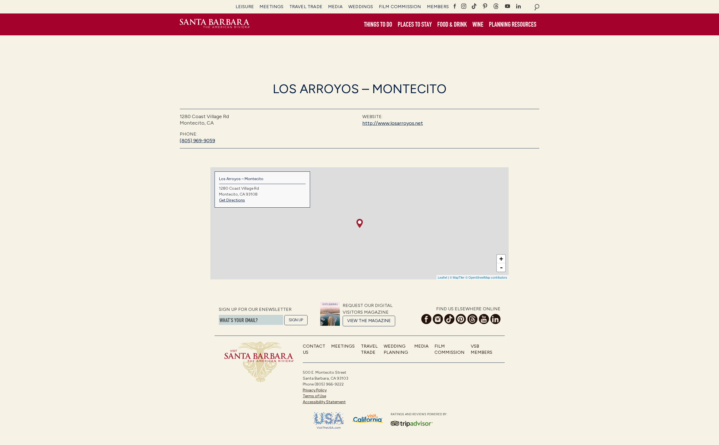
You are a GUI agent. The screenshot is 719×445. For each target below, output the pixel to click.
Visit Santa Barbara (215, 24)
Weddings (360, 6)
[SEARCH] (536, 7)
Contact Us (314, 349)
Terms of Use (314, 396)
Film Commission (400, 6)
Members (438, 6)
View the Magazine (369, 320)
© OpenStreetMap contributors (486, 277)
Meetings (272, 6)
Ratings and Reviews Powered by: (419, 414)
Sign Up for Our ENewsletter (255, 309)
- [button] (501, 267)
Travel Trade (305, 6)
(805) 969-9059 (197, 140)
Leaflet (442, 277)
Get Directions (232, 200)
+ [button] (501, 258)
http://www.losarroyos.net (392, 123)
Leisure (245, 6)
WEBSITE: (372, 116)
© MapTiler (457, 277)
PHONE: (188, 134)
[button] (378, 24)
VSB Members (481, 349)
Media (335, 6)
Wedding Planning (396, 349)
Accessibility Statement (324, 402)
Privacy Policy (315, 390)
